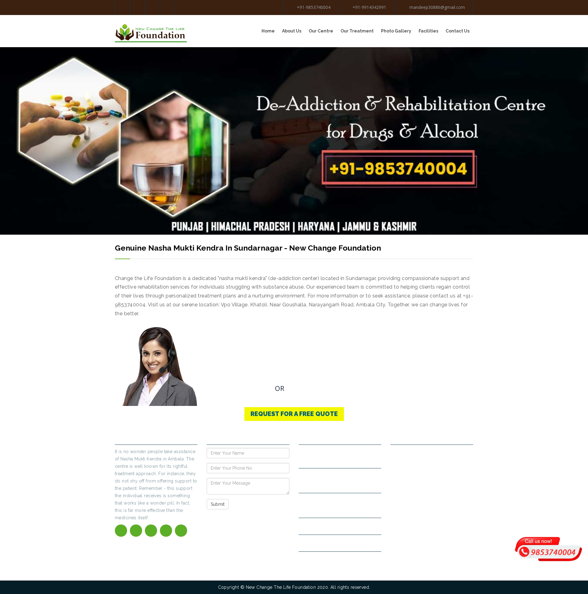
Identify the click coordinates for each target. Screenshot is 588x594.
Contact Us (457, 30)
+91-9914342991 (369, 7)
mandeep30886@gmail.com (436, 7)
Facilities (428, 30)
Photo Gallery (396, 30)
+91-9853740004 (313, 7)
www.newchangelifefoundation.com (340, 543)
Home (268, 30)
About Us (291, 30)
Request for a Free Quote (294, 414)
